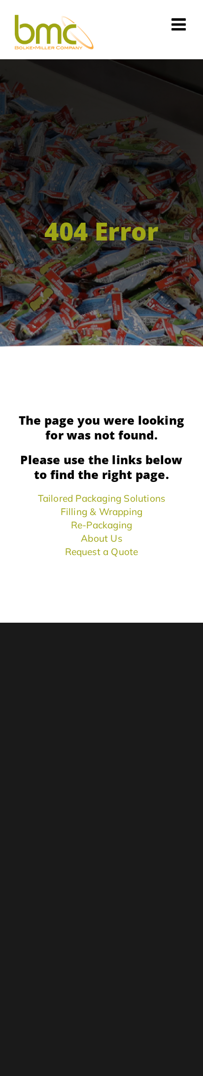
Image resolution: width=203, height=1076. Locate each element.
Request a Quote (101, 552)
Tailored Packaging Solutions (102, 498)
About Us (101, 538)
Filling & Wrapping (102, 512)
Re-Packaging (101, 525)
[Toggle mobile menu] (179, 24)
